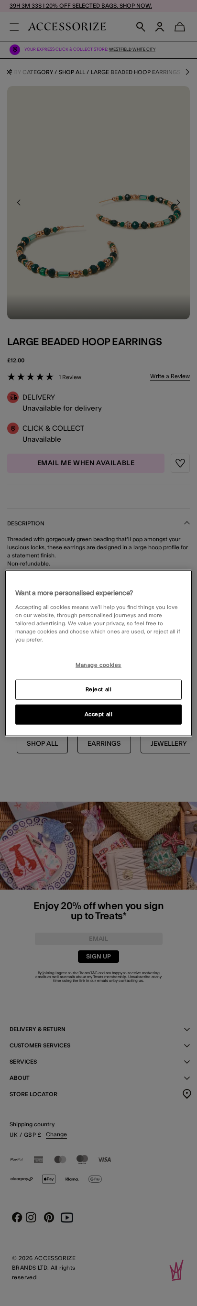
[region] (98, 653)
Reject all (99, 689)
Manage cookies (98, 665)
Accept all (99, 714)
